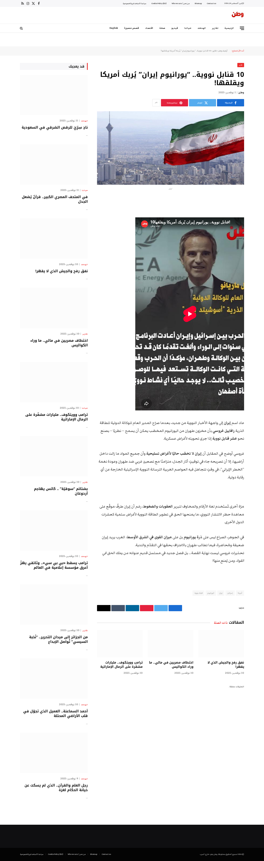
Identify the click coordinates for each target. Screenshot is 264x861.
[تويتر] (257, 220)
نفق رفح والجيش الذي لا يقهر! (226, 664)
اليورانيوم (210, 593)
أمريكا (240, 593)
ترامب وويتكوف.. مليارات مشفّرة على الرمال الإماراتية (121, 664)
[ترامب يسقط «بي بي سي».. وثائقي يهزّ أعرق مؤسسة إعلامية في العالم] (54, 530)
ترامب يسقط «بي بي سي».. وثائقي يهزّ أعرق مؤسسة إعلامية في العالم (54, 565)
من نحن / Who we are (181, 3)
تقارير (215, 28)
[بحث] (22, 28)
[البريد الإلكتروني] (257, 249)
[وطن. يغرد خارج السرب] (237, 15)
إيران (220, 593)
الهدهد (202, 28)
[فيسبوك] (257, 210)
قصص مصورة (131, 28)
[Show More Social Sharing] (156, 102)
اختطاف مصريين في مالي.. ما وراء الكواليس (171, 664)
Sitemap (198, 3)
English (114, 28)
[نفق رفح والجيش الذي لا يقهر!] (221, 643)
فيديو (174, 28)
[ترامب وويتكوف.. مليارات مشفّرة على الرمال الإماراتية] (120, 643)
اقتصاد (149, 28)
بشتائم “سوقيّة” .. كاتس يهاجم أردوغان (61, 491)
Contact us (211, 3)
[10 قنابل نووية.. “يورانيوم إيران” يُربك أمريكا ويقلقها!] (170, 148)
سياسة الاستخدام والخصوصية (134, 3)
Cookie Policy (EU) (159, 3)
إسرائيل (230, 593)
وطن (241, 92)
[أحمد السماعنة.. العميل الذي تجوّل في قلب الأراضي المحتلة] (54, 678)
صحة (162, 28)
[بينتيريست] (257, 239)
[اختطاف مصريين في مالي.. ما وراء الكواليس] (170, 643)
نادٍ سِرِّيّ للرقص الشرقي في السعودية (55, 127)
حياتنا (187, 28)
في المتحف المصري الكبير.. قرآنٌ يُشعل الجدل (55, 199)
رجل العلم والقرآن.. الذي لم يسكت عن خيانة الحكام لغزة (56, 787)
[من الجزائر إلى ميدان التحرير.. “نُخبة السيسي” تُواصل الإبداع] (54, 604)
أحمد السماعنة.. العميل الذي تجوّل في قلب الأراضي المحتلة (55, 713)
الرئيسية (229, 28)
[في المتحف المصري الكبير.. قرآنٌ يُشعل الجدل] (54, 164)
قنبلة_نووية (198, 593)
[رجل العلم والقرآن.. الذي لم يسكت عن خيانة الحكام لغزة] (54, 753)
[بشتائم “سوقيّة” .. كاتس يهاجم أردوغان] (54, 456)
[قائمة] (242, 28)
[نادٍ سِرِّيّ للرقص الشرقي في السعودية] (54, 95)
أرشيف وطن (222, 50)
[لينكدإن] (257, 230)
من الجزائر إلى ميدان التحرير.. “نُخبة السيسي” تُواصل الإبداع (58, 639)
